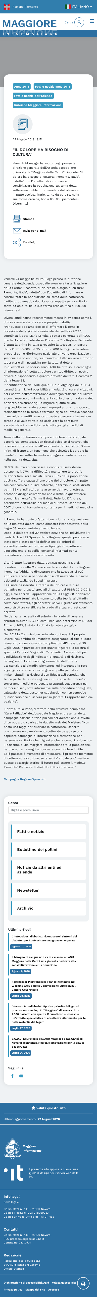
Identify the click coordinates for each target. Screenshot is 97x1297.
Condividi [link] (29, 242)
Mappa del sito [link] (35, 1289)
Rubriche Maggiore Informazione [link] (37, 105)
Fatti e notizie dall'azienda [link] (33, 96)
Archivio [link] (25, 908)
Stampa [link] (28, 218)
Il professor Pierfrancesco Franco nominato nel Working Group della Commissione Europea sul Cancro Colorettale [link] (44, 985)
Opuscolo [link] (38, 779)
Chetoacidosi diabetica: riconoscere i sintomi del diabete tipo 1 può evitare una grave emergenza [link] (44, 938)
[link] (21, 6)
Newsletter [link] (28, 890)
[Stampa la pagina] (83, 1283)
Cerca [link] (69, 22)
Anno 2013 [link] (21, 86)
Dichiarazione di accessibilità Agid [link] (26, 1282)
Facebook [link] (12, 1076)
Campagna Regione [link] (18, 779)
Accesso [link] (53, 1289)
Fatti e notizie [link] (30, 831)
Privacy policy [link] (13, 1289)
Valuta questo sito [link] (50, 1108)
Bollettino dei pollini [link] (37, 849)
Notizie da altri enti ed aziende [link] (39, 869)
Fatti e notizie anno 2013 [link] (52, 86)
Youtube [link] (21, 1076)
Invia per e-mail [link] (34, 230)
